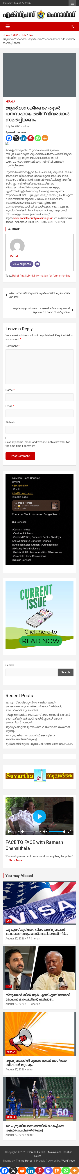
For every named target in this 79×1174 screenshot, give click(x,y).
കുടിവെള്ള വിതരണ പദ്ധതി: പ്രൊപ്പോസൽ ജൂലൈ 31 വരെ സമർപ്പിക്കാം (41, 310)
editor (26, 126)
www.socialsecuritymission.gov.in (33, 218)
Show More (15, 860)
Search (10, 665)
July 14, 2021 (13, 126)
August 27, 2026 (15, 938)
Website (10, 422)
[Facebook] (9, 138)
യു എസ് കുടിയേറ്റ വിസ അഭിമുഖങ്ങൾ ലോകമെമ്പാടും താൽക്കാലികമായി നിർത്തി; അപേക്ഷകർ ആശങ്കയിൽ (34, 706)
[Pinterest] (30, 138)
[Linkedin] (23, 138)
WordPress (68, 1160)
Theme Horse (24, 1160)
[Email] (37, 264)
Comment (13, 346)
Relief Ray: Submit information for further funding (41, 275)
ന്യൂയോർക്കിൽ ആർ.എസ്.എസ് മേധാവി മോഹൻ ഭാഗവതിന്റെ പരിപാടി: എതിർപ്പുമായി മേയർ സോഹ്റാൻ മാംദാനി (38, 718)
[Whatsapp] (38, 138)
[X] (16, 138)
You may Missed (19, 876)
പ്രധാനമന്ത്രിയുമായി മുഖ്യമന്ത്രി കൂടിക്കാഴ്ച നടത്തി (39, 295)
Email (10, 406)
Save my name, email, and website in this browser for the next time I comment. (38, 444)
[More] (45, 138)
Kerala (10, 101)
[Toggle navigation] (7, 26)
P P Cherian (33, 938)
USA (9, 921)
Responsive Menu (72, 3)
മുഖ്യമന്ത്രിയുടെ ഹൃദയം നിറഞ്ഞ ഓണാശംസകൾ (39, 743)
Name (10, 390)
